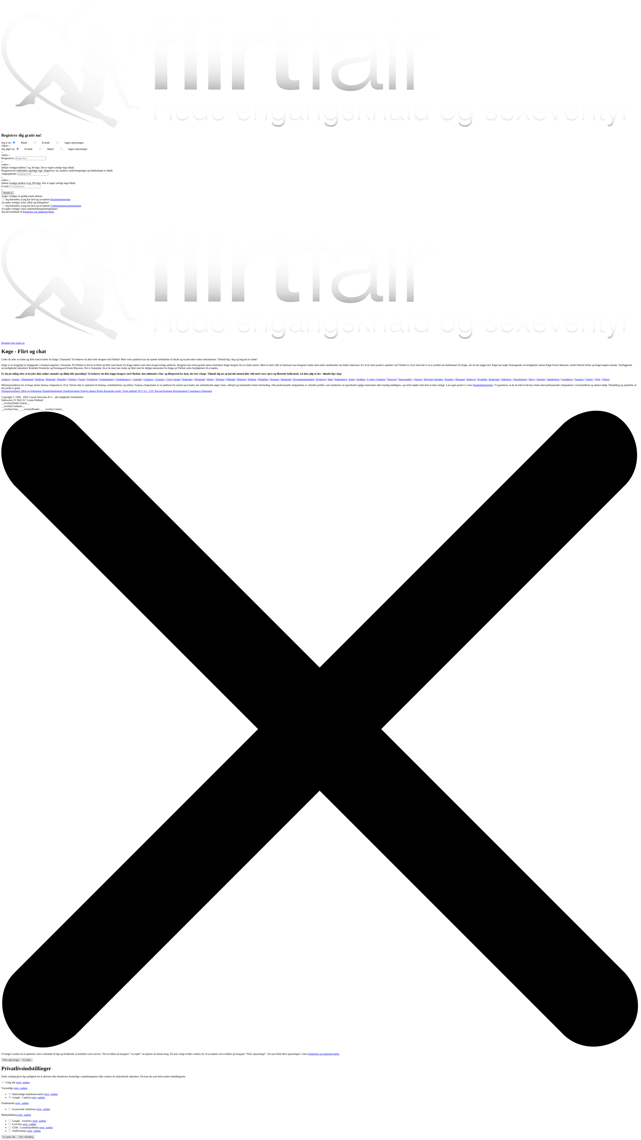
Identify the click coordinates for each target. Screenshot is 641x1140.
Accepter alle (9, 1137)
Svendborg (567, 379)
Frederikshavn (123, 379)
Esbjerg (72, 379)
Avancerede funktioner (31, 1109)
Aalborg (5, 379)
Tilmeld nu (8, 193)
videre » (5, 145)
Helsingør (200, 379)
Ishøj (330, 379)
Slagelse (541, 379)
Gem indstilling (26, 1137)
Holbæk (252, 379)
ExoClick (24, 1124)
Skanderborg (520, 379)
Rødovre (471, 379)
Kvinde (46, 142)
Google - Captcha (28, 1097)
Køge (352, 379)
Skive (532, 379)
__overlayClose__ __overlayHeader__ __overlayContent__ (32, 409)
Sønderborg (553, 379)
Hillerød (230, 379)
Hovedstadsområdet (303, 379)
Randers (449, 379)
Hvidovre (321, 379)
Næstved (391, 379)
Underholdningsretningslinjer (65, 205)
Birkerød (50, 379)
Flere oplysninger (11, 1060)
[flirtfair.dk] (320, 340)
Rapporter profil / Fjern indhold (121, 391)
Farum (81, 379)
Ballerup (39, 379)
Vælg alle (10, 1082)
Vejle (597, 379)
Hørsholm (286, 379)
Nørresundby (405, 379)
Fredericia (92, 379)
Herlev (210, 379)
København (341, 379)
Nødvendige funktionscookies (35, 1094)
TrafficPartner (26, 1130)
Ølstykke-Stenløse (433, 379)
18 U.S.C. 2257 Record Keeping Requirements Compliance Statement (175, 391)
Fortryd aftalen (88, 391)
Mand (24, 142)
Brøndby (62, 379)
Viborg (605, 379)
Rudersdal (494, 379)
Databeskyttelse (71, 391)
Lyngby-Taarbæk (376, 379)
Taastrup (579, 379)
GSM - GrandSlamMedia (32, 1127)
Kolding (361, 379)
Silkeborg (506, 379)
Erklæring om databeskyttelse (38, 211)
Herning (220, 379)
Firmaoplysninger (11, 391)
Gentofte (137, 379)
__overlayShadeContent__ (15, 403)
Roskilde (482, 379)
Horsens (274, 379)
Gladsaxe (148, 379)
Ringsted (460, 379)
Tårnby (589, 379)
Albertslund (27, 379)
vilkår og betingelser (32, 391)
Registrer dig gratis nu (13, 343)
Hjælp (100, 391)
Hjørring (241, 379)
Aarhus (15, 379)
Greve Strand (173, 379)
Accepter (27, 1060)
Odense (418, 379)
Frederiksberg (106, 379)
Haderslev (187, 379)
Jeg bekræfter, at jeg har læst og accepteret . (38, 199)
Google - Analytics (29, 1120)
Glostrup (159, 379)
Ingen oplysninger (74, 142)
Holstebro (263, 379)
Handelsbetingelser (60, 199)
